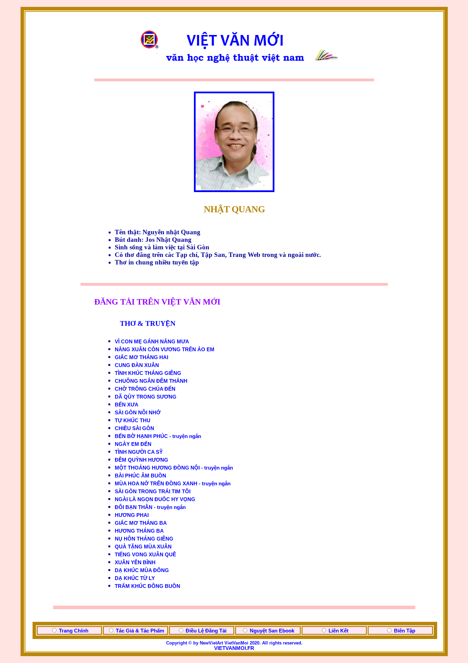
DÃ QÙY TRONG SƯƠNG (145, 397)
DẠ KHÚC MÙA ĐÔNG (142, 570)
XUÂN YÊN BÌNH (135, 562)
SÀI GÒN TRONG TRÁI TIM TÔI (152, 491)
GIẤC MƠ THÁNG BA (141, 523)
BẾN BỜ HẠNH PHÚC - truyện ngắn (158, 436)
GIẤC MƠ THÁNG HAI (141, 357)
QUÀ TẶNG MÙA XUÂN (143, 546)
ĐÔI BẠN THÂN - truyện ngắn (150, 507)
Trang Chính (73, 631)
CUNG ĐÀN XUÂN (137, 365)
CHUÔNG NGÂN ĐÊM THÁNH (151, 381)
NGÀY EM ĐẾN (133, 444)
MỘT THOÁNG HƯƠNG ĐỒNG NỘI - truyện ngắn (174, 468)
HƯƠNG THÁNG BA (139, 531)
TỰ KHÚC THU (132, 420)
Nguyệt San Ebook (272, 631)
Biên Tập (404, 631)
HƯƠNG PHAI (132, 515)
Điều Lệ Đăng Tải (206, 631)
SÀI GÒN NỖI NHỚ (138, 412)
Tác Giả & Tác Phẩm (140, 631)
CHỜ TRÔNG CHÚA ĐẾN (145, 389)
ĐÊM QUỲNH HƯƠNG (141, 460)
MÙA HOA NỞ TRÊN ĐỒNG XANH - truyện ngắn (173, 483)
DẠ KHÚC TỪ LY (135, 578)
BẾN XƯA (126, 404)
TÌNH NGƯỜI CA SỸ (139, 452)
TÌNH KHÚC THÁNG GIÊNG (148, 373)
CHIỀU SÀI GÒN (134, 428)
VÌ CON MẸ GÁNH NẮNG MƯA (152, 341)
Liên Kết (338, 631)
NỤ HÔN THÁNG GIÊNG (144, 539)
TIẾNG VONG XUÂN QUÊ (145, 554)
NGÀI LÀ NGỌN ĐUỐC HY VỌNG (155, 499)
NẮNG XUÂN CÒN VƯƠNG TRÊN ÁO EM (164, 349)
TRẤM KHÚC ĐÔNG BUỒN (147, 586)
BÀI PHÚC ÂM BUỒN (140, 475)
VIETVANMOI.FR (234, 648)
